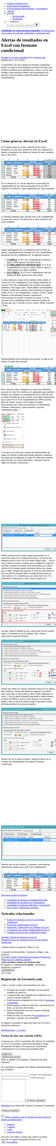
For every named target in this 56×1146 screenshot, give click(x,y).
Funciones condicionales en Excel (22, 925)
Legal (9, 1129)
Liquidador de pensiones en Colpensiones (26, 902)
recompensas (40, 1015)
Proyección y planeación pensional (22, 907)
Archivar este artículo (11, 1057)
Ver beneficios (8, 970)
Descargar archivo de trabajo (14, 895)
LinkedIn (26, 959)
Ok (3, 1142)
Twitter (14, 957)
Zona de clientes (14, 1132)
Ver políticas (12, 1142)
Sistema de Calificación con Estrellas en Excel (28, 927)
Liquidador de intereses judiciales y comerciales (28, 905)
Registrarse (18, 19)
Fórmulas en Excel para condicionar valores (27, 932)
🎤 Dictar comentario (36, 1101)
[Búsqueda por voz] (36, 25)
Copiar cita (6, 1054)
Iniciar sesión (19, 16)
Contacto (11, 1127)
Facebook (34, 957)
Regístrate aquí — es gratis (13, 1030)
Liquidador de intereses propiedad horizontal (27, 900)
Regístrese (5, 1105)
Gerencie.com (39, 57)
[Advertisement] (28, 108)
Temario (10, 1124)
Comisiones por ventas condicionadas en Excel (28, 930)
